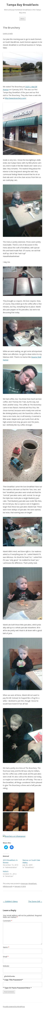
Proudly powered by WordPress (14, 1007)
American (24, 883)
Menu (22, 19)
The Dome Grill (35, 901)
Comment (7, 921)
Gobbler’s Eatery (10, 901)
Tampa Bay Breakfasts (22, 5)
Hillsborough (7, 886)
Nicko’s (5, 871)
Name (6, 947)
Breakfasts (33, 883)
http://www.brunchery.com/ (15, 98)
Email (6, 956)
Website (6, 966)
